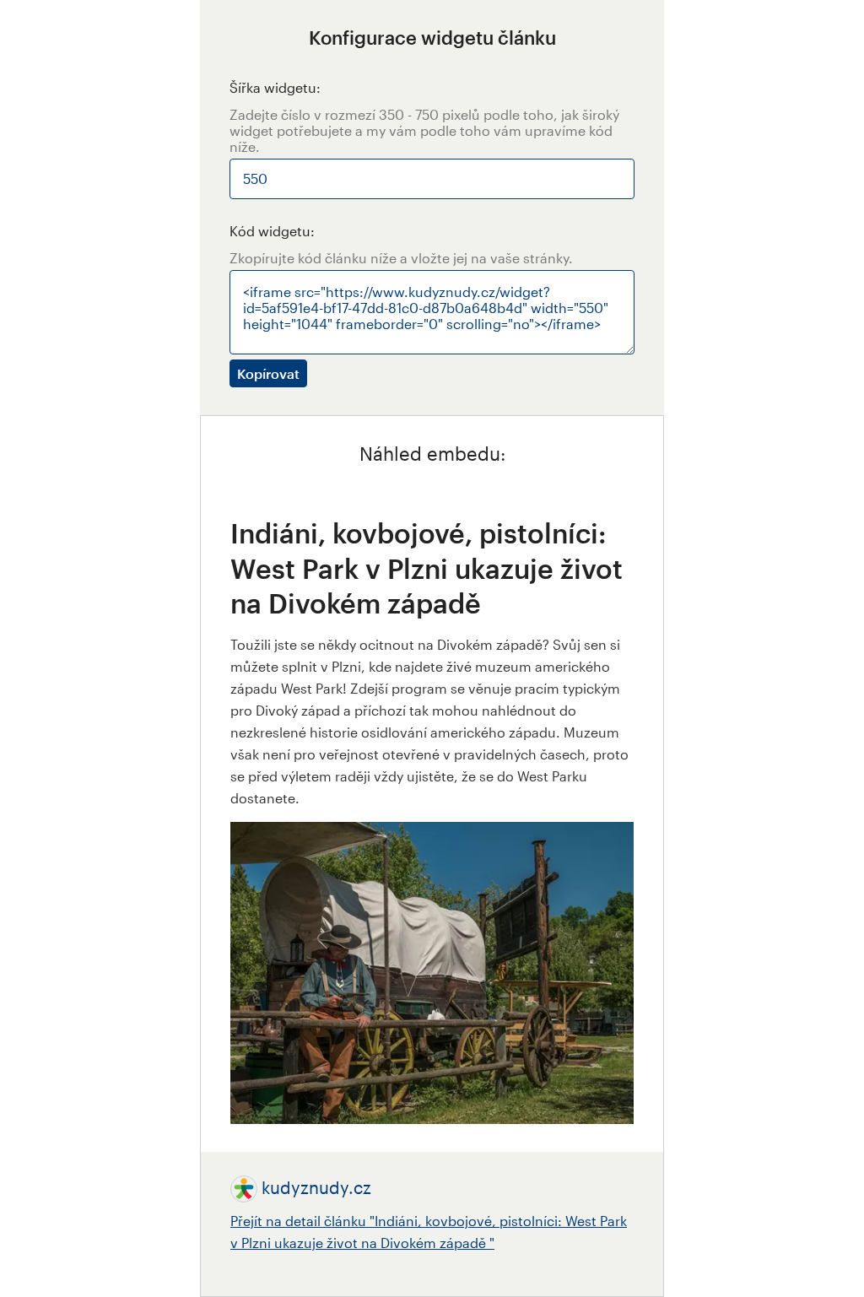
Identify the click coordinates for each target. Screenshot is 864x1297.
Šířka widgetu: (275, 87)
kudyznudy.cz (316, 1187)
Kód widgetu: (272, 231)
